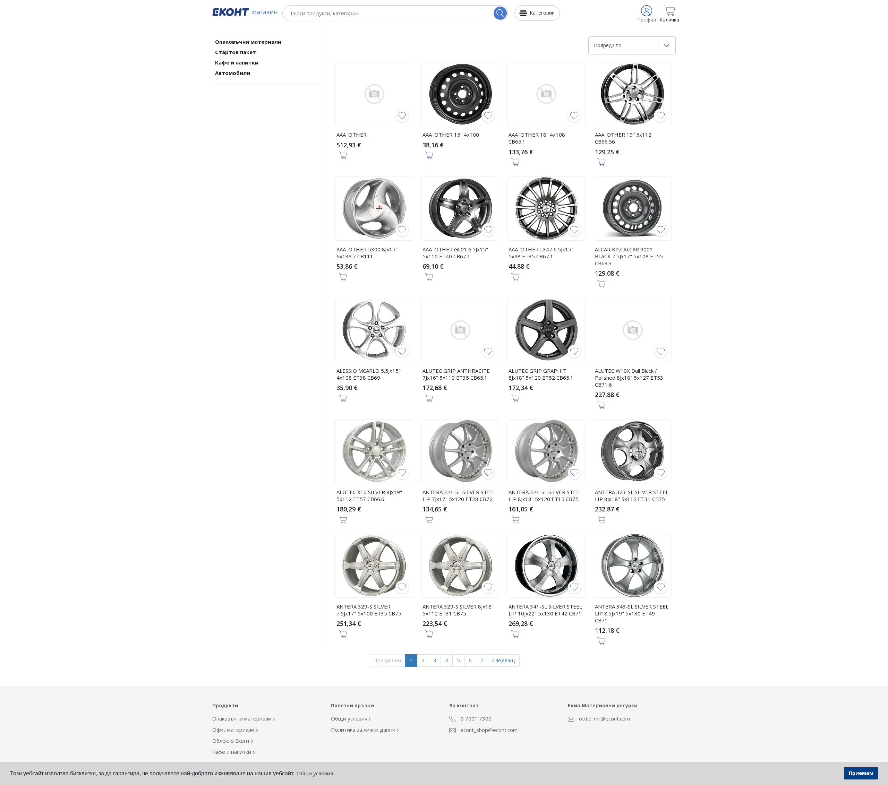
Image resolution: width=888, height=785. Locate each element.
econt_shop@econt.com (488, 729)
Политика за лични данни (364, 729)
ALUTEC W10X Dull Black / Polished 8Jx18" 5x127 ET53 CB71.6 (629, 377)
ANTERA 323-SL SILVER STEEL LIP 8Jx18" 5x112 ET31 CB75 (631, 495)
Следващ (503, 660)
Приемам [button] (861, 773)
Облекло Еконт (231, 740)
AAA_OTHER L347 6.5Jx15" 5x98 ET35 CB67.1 (541, 253)
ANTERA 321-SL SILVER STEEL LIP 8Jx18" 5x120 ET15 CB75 (545, 495)
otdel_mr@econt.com (604, 718)
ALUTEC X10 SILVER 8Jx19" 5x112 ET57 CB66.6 (369, 495)
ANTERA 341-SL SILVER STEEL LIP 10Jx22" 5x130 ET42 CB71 (545, 610)
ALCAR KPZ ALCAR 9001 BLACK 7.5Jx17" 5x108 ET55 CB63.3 (629, 256)
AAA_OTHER (351, 134)
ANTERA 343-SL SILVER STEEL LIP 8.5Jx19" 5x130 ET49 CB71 (631, 613)
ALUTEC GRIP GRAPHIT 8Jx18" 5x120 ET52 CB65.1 (541, 374)
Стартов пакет (235, 52)
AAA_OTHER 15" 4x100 (450, 134)
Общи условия (350, 718)
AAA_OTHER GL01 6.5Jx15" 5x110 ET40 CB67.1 (455, 253)
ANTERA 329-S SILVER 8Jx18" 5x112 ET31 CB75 (458, 610)
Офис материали (234, 729)
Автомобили (232, 72)
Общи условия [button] (315, 773)
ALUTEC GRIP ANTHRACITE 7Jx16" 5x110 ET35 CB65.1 (456, 374)
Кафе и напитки (236, 62)
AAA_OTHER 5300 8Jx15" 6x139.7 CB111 (367, 253)
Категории (542, 12)
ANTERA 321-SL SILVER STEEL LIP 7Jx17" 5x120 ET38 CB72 (459, 495)
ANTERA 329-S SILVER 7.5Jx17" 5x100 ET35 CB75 (368, 610)
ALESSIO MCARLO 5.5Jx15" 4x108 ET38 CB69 (368, 374)
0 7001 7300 (475, 718)
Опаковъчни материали (248, 41)
